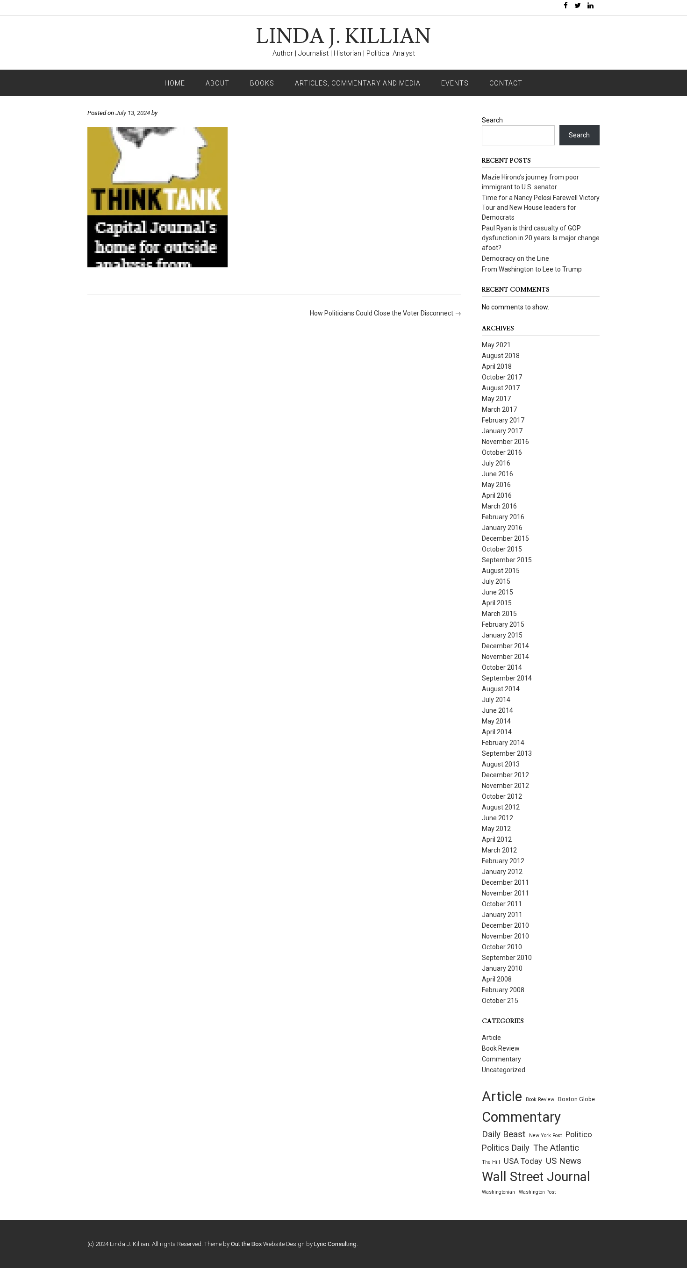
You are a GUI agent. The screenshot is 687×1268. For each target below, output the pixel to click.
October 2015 (502, 549)
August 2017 (501, 388)
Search (492, 120)
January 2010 (502, 968)
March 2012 (499, 850)
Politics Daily (506, 1148)
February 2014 (503, 742)
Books (262, 83)
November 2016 (505, 441)
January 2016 (502, 527)
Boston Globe (576, 1099)
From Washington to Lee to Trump (532, 269)
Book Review (501, 1048)
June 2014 (497, 710)
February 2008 (503, 990)
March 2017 (499, 409)
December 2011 (505, 882)
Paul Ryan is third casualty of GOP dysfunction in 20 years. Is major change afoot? (541, 237)
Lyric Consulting (335, 1243)
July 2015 (496, 581)
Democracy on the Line (515, 258)
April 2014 (497, 732)
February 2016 (503, 517)
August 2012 (501, 807)
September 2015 (507, 560)
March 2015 (499, 613)
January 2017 (502, 431)
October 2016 (502, 452)
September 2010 (507, 957)
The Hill (491, 1162)
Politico (578, 1134)
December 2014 (505, 646)
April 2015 (497, 603)
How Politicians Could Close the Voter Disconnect (385, 313)
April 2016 (497, 495)
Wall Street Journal (536, 1176)
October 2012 (502, 796)
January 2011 (502, 914)
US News (563, 1160)
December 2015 (505, 538)
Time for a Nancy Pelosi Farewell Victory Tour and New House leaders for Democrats (541, 207)
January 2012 (502, 871)
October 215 (500, 1000)
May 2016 (496, 484)
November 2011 (505, 893)
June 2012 (497, 818)
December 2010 (505, 925)
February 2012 (503, 861)
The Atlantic (556, 1148)
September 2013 (507, 753)
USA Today (523, 1161)
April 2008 (497, 979)
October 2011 (502, 904)
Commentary (501, 1059)
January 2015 (502, 635)
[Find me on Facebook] (565, 6)
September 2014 (507, 678)
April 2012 (497, 839)
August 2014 (501, 689)
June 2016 (497, 474)
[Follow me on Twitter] (577, 6)
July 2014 (496, 699)
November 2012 (505, 785)
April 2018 (497, 366)
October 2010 (502, 947)
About (217, 83)
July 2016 (496, 463)
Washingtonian (498, 1192)
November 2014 (505, 656)
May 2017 (496, 398)
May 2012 (496, 828)
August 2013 (501, 764)
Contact (505, 83)
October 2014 (502, 667)
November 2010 (505, 936)
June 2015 (497, 592)
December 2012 (505, 775)
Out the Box (246, 1243)
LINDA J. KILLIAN (343, 37)
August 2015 (501, 570)
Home (175, 83)
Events (455, 83)
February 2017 (503, 420)
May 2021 (496, 345)
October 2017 (502, 377)
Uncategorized (503, 1070)
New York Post (545, 1135)
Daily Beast (503, 1134)
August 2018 (501, 355)
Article (491, 1037)
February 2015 (503, 624)
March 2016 (499, 506)
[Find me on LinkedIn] (590, 6)
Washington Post (537, 1192)
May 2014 (496, 721)
